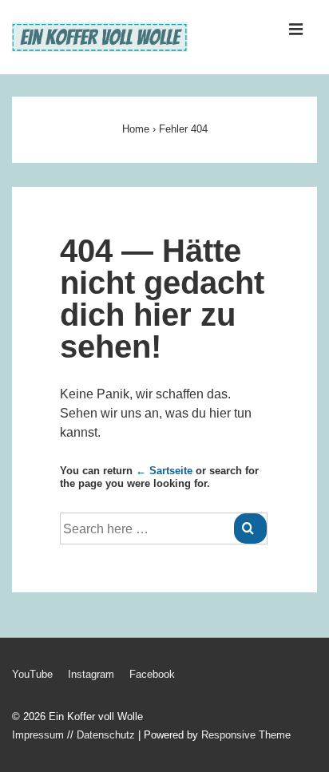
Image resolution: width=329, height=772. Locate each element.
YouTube (32, 674)
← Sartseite (164, 471)
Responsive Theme (246, 735)
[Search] (250, 528)
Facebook (152, 674)
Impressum (38, 735)
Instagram (91, 674)
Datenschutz (106, 735)
